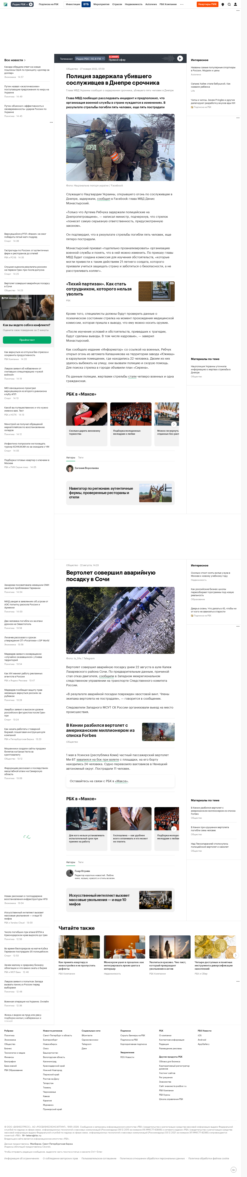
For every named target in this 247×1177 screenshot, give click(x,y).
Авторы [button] (70, 457)
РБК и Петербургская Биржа (19, 739)
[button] (223, 4)
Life (193, 90)
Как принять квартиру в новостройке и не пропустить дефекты (77, 965)
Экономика (10, 76)
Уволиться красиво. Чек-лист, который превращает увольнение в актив (167, 965)
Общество (9, 290)
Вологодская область (54, 1056)
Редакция (164, 1043)
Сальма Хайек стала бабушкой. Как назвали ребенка (211, 85)
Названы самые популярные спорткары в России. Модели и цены (213, 69)
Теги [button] (80, 457)
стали (132, 376)
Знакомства (165, 1081)
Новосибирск (50, 1043)
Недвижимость (198, 579)
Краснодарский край (54, 1065)
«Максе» (121, 780)
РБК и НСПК (10, 414)
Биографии (10, 1061)
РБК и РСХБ (10, 257)
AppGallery (203, 1043)
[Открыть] (26, 4)
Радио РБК (18, 4)
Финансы (9, 1056)
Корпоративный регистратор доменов (174, 1067)
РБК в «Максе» (81, 394)
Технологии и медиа (14, 1052)
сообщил (103, 198)
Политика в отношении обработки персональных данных (152, 1158)
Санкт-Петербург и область (57, 1035)
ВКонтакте (87, 1035)
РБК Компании (11, 358)
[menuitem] (49, 4)
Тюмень (47, 1087)
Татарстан (48, 1083)
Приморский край (52, 1109)
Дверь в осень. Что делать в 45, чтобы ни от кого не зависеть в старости (214, 610)
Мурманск (48, 1104)
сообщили (106, 675)
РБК (68, 300)
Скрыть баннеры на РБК (132, 1035)
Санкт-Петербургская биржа (57, 1143)
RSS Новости (127, 1056)
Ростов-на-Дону (51, 1078)
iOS (200, 1035)
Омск (46, 1048)
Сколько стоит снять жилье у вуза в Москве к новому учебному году (210, 574)
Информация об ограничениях (21, 1158)
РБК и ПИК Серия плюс (16, 467)
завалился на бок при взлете (97, 759)
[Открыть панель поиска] (229, 4)
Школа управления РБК (171, 1098)
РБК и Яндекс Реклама (15, 680)
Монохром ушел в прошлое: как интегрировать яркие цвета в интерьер (124, 965)
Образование (198, 599)
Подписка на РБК (129, 1039)
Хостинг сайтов (167, 1072)
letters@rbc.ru (33, 1135)
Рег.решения (166, 1077)
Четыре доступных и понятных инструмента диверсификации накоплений (214, 965)
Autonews (196, 74)
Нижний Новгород (52, 1069)
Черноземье (49, 1091)
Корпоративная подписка (133, 1043)
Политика (9, 96)
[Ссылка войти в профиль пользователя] (235, 4)
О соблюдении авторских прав (60, 1158)
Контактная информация (171, 1039)
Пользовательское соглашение (99, 1158)
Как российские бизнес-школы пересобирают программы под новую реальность (212, 591)
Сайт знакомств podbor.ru (172, 1085)
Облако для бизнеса (169, 1061)
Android (202, 1039)
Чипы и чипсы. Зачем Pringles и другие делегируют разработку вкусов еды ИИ (213, 101)
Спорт (7, 240)
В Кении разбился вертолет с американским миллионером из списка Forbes (100, 730)
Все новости (13, 60)
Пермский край (51, 1074)
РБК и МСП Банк (12, 971)
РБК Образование (13, 1069)
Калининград (49, 1061)
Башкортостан (50, 1052)
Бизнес (8, 1048)
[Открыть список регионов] (223, 4)
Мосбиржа (35, 1143)
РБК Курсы (164, 1094)
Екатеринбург (50, 1039)
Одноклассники (90, 1039)
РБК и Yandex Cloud (14, 922)
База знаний (10, 1065)
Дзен (84, 1048)
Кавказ (46, 1096)
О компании (165, 1035)
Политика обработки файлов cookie (208, 1158)
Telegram (86, 1043)
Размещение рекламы (170, 1048)
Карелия (47, 1100)
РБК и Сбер (201, 973)
